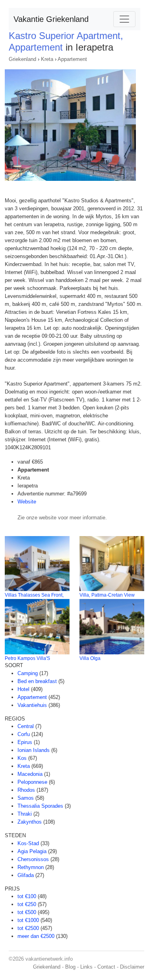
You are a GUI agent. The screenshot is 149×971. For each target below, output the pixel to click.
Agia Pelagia (31, 851)
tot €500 (26, 912)
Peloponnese (32, 782)
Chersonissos (33, 859)
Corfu (23, 734)
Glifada (25, 875)
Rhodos (26, 790)
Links (86, 967)
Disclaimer (132, 967)
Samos (25, 798)
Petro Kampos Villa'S (27, 658)
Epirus (24, 742)
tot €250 (26, 904)
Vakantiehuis (32, 705)
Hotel (23, 689)
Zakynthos (29, 822)
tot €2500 (28, 928)
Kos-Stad (28, 843)
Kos (22, 758)
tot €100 (26, 896)
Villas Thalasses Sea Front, (34, 595)
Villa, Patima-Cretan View (107, 595)
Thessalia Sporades (40, 806)
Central (25, 726)
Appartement (72, 59)
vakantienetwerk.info (49, 959)
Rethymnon (30, 867)
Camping (27, 673)
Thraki (24, 814)
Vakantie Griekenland (51, 19)
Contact (106, 967)
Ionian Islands (33, 750)
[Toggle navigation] (124, 19)
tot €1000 (28, 920)
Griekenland (22, 59)
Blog (70, 967)
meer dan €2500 (35, 936)
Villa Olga (90, 658)
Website (26, 502)
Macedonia (30, 774)
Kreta (47, 59)
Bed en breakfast (37, 681)
